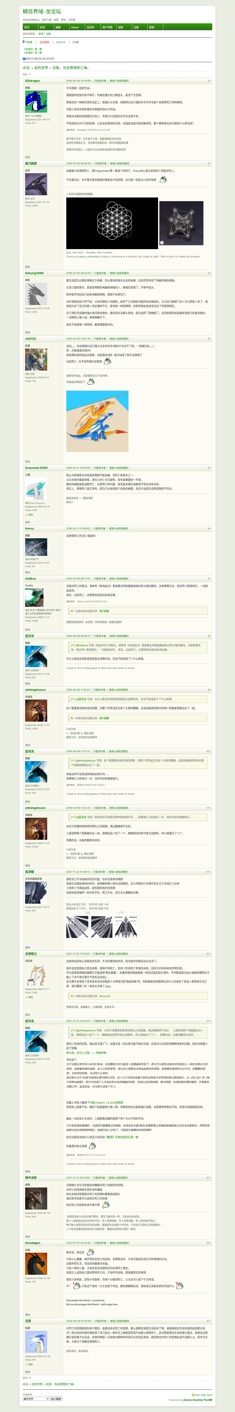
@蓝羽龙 (81, 699)
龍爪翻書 (31, 163)
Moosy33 (105, 996)
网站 (30, 514)
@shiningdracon (86, 760)
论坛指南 (44, 42)
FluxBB (208, 1399)
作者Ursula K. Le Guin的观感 (106, 1102)
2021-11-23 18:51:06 (77, 1177)
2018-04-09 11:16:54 (78, 689)
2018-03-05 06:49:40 (78, 163)
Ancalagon (32, 1243)
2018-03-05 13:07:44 (78, 338)
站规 (120, 27)
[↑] (73, 645)
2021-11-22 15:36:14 (77, 871)
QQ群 (76, 42)
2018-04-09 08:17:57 (78, 578)
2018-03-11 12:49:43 (78, 528)
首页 (26, 27)
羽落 (28, 1321)
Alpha (75, 27)
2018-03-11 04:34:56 (78, 467)
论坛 (42, 27)
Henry (29, 528)
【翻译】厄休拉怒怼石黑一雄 (121, 1137)
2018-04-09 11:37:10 (78, 751)
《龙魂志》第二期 (32, 52)
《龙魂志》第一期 (32, 49)
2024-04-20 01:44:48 (78, 1320)
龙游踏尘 (31, 953)
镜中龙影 (31, 1177)
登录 (151, 27)
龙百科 (90, 27)
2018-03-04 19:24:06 (78, 80)
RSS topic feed (203, 1394)
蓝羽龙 (29, 636)
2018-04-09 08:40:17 (78, 635)
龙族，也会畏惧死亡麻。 (71, 68)
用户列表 (107, 27)
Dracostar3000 (36, 468)
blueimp (198, 1399)
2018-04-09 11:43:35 (78, 807)
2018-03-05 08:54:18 (78, 273)
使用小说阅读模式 (119, 80)
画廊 (58, 27)
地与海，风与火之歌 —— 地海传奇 (86, 1052)
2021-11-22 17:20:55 (78, 953)
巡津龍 (29, 872)
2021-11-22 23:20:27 (78, 1020)
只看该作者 (100, 80)
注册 (136, 27)
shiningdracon (35, 689)
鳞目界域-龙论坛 (42, 11)
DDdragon (32, 80)
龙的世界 (41, 68)
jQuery (187, 1399)
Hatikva (30, 578)
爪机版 (28, 42)
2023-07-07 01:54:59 (78, 1242)
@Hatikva (82, 645)
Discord (61, 42)
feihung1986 (34, 273)
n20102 (30, 338)
